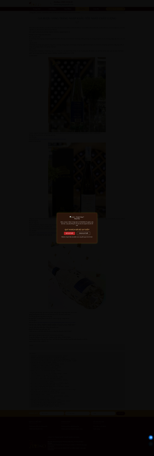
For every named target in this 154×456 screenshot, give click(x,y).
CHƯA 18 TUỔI (83, 233)
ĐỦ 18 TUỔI (69, 233)
